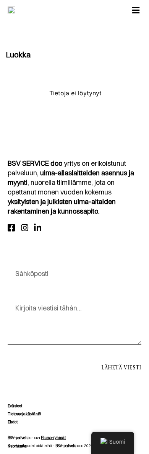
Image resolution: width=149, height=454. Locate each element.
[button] (135, 10)
